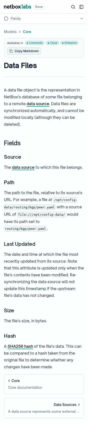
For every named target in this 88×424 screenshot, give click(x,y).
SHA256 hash (20, 346)
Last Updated (19, 244)
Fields (12, 143)
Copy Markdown (27, 51)
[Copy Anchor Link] (25, 143)
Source (12, 157)
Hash (10, 336)
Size (9, 310)
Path (9, 182)
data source (38, 103)
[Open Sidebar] (81, 7)
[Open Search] (73, 7)
